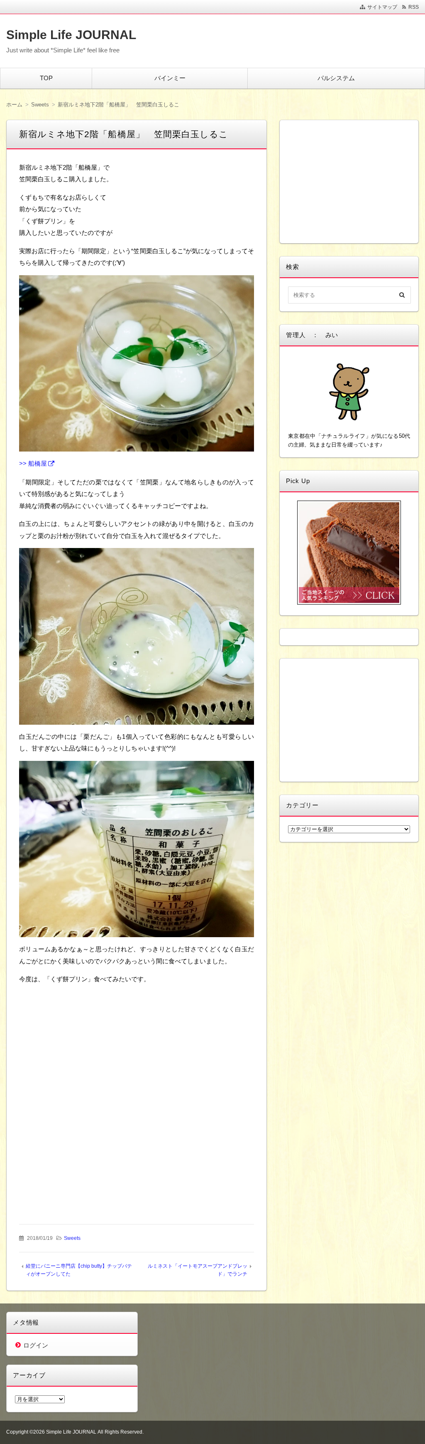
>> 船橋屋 (33, 463)
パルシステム (336, 77)
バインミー (170, 77)
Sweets (72, 1238)
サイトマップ (382, 7)
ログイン (35, 1345)
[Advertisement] (136, 1044)
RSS (413, 7)
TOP (46, 77)
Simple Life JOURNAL (71, 35)
